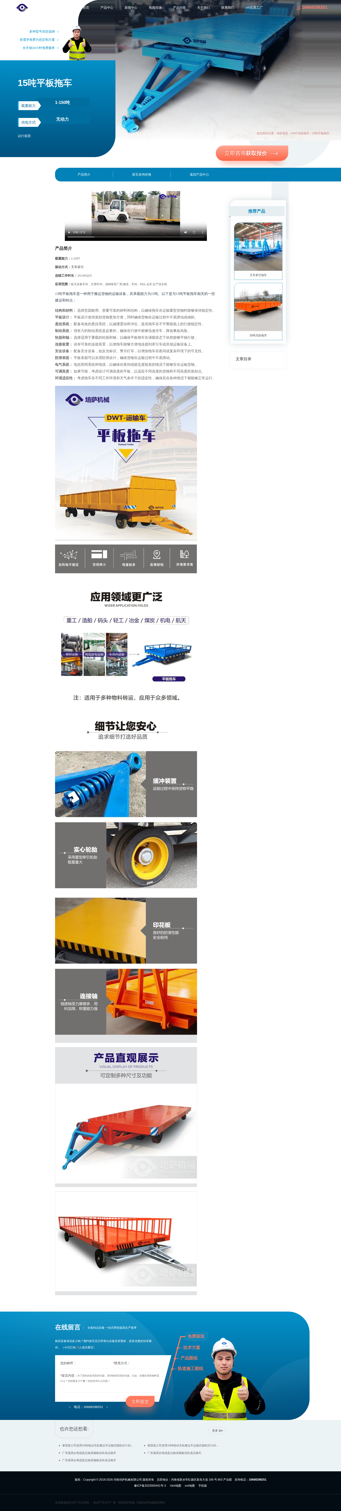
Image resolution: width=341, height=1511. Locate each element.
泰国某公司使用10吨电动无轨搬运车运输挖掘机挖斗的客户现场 (99, 1445)
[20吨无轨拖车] (258, 306)
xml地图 (190, 1485)
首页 (86, 7)
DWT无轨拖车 (300, 133)
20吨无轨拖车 (258, 335)
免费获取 (196, 1336)
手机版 (202, 1485)
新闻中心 (131, 7)
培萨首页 (282, 133)
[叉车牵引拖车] (258, 246)
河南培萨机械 (126, 1502)
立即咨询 (245, 153)
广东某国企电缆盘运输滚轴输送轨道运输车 (89, 1452)
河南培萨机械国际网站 (151, 1502)
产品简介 (84, 174)
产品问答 (179, 7)
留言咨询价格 (141, 174)
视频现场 (155, 7)
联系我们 (227, 7)
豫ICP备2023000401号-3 (150, 1485)
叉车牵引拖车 (258, 275)
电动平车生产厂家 (104, 1502)
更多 (215, 1430)
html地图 (175, 1485)
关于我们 (203, 7)
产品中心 (107, 7)
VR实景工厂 (254, 7)
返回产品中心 (199, 174)
